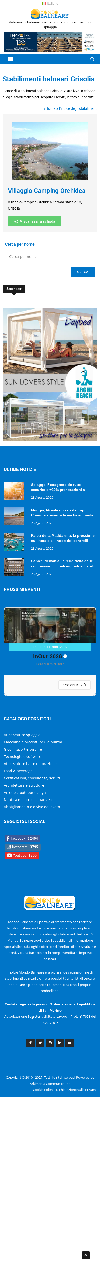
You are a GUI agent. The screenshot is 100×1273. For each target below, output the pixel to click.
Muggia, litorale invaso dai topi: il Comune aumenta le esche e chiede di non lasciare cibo (62, 515)
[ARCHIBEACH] (50, 439)
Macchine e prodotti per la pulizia (33, 752)
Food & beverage (18, 781)
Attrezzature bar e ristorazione (30, 774)
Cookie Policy (43, 1100)
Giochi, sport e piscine (23, 759)
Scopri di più (74, 696)
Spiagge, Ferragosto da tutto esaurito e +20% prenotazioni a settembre (58, 490)
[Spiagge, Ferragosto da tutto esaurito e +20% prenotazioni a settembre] (15, 492)
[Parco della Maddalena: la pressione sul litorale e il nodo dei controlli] (15, 543)
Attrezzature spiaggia (22, 745)
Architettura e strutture (24, 795)
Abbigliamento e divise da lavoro (32, 817)
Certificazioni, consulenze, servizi (32, 788)
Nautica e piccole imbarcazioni (30, 810)
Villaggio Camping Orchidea (46, 190)
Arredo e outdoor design (25, 803)
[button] (34, 221)
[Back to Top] (86, 1255)
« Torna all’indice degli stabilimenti (70, 108)
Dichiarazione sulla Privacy (76, 1100)
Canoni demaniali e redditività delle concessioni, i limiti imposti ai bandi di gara (62, 566)
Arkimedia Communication (50, 1094)
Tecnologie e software (22, 767)
